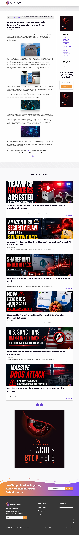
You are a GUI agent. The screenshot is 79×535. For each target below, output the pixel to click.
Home (29, 2)
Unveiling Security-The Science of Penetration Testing (66, 40)
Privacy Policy (69, 527)
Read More (67, 215)
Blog (14, 17)
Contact (40, 514)
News (61, 2)
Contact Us (71, 2)
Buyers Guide (42, 507)
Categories (41, 511)
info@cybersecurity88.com (66, 507)
